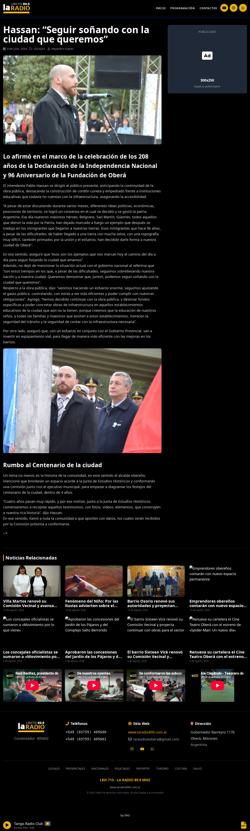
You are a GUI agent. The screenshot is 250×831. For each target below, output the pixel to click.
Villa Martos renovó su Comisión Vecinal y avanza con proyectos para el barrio (30, 605)
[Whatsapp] (152, 749)
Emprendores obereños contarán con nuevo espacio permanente (216, 605)
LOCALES (39, 49)
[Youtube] (142, 749)
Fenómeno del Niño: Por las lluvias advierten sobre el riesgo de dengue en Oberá (91, 605)
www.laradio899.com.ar (147, 732)
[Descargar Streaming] (244, 825)
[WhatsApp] (243, 8)
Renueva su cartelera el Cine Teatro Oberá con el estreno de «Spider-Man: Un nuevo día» (217, 658)
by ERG (125, 815)
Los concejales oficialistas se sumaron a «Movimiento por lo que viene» (30, 656)
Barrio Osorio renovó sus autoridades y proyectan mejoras (151, 605)
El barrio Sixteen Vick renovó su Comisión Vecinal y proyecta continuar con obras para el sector (155, 658)
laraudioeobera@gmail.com (155, 739)
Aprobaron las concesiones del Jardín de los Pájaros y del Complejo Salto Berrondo (93, 656)
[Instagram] (224, 8)
